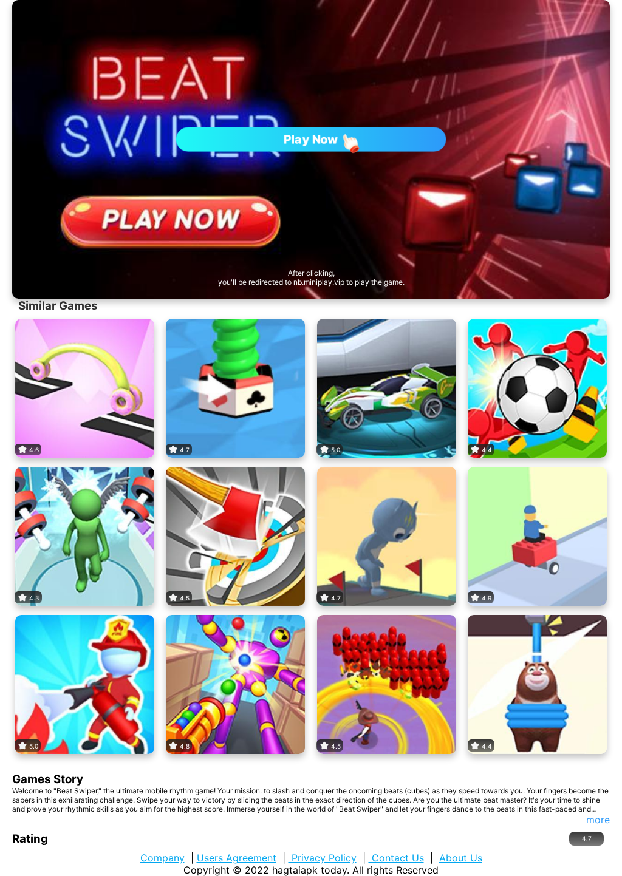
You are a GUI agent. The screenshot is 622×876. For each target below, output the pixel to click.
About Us (460, 858)
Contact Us (396, 858)
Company (162, 858)
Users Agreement (236, 858)
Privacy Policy (323, 858)
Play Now (311, 139)
